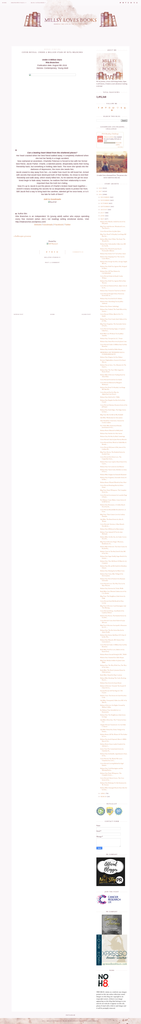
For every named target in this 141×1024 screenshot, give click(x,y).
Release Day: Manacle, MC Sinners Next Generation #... (112, 641)
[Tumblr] (121, 108)
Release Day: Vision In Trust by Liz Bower (113, 291)
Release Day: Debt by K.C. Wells (110, 397)
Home (4, 3)
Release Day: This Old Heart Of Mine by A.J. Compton (113, 562)
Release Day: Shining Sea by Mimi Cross (112, 571)
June (103, 216)
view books (120, 147)
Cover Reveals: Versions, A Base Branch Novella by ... (112, 525)
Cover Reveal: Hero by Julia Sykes (110, 231)
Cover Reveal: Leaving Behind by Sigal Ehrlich (111, 764)
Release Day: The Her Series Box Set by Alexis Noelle (112, 631)
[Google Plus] (113, 108)
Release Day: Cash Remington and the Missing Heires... (111, 769)
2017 (100, 191)
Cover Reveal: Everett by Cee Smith (111, 380)
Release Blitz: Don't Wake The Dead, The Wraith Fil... (112, 240)
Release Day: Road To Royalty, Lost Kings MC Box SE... (112, 388)
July (103, 213)
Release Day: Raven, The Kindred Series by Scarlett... (113, 617)
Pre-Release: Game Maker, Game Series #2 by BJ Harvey (113, 501)
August (104, 210)
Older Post (86, 314)
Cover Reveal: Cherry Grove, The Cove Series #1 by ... (112, 779)
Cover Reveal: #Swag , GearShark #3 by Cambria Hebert (112, 612)
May (103, 219)
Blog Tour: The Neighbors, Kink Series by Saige (112, 597)
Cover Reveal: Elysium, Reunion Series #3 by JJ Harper (113, 406)
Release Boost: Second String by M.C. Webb (113, 654)
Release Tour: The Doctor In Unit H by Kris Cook (113, 696)
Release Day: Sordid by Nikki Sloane (111, 349)
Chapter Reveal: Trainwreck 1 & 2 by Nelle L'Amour (113, 726)
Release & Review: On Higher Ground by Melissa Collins (112, 706)
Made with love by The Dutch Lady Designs (80, 1021)
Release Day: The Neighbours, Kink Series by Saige (113, 716)
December (105, 197)
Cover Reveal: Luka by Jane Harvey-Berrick (113, 439)
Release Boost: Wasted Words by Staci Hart (113, 482)
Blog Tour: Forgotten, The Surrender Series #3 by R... (113, 325)
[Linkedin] (125, 108)
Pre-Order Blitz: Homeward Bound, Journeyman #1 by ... (111, 427)
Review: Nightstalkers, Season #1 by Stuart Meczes (113, 361)
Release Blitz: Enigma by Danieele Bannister (113, 475)
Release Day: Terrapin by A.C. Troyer (111, 338)
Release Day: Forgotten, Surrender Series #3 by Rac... (113, 478)
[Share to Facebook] (49, 252)
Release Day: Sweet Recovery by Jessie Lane (113, 341)
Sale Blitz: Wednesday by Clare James (111, 418)
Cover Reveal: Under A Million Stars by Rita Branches (113, 345)
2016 (100, 194)
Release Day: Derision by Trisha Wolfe (111, 588)
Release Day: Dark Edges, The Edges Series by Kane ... (113, 411)
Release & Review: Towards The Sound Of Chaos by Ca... (113, 687)
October (105, 203)
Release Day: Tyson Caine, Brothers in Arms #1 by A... (113, 471)
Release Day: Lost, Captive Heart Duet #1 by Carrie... (113, 463)
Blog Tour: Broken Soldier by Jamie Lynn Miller (112, 661)
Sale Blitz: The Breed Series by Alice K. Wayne (111, 520)
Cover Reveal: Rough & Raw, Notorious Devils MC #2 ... (112, 295)
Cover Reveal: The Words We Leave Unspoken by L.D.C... (111, 760)
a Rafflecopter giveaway (22, 236)
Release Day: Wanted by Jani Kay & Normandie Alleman (110, 250)
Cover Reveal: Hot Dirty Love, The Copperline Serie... (110, 458)
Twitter (68, 225)
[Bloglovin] (118, 108)
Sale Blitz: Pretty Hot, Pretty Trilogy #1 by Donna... (112, 730)
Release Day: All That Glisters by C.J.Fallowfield (110, 272)
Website (37, 225)
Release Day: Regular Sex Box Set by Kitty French (112, 401)
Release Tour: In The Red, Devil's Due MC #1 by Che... (113, 552)
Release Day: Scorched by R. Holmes (111, 299)
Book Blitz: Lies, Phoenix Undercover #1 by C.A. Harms (113, 592)
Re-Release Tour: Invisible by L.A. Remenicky (110, 711)
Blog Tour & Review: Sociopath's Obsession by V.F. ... (113, 626)
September (105, 207)
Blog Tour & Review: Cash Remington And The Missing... (113, 607)
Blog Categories (38, 3)
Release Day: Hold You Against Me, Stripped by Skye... (113, 267)
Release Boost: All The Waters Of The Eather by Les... (113, 735)
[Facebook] (98, 108)
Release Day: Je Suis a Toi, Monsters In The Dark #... (113, 366)
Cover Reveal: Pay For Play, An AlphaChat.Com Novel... (109, 393)
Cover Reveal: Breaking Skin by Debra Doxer (111, 486)
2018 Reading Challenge (110, 133)
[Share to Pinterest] (52, 252)
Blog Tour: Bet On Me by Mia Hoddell (111, 415)
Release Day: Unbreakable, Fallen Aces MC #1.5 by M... (113, 245)
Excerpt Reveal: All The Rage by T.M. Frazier (111, 692)
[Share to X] (46, 252)
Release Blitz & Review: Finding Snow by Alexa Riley (112, 376)
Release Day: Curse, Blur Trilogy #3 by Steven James (111, 575)
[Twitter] (102, 108)
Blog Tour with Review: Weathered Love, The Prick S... (112, 227)
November (105, 200)
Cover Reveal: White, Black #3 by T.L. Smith (111, 315)
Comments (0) (78, 252)
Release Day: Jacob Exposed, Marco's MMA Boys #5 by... (113, 740)
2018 (100, 188)
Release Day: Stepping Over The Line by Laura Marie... (112, 258)
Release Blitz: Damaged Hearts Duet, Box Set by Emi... (113, 789)
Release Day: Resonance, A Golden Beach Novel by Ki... (112, 506)
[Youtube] (112, 110)
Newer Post (18, 314)
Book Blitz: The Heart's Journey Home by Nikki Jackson (112, 671)
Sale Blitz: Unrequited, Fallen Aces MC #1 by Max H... (113, 701)
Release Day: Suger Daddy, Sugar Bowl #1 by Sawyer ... (113, 557)
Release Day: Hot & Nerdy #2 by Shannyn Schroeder (112, 580)
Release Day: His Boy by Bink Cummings (112, 436)
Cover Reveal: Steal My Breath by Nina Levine (112, 602)
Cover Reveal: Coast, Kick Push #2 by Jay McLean (112, 621)
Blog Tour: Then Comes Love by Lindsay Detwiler (112, 515)
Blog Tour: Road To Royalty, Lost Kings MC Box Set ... (113, 235)
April (103, 794)
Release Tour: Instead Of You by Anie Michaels (111, 533)
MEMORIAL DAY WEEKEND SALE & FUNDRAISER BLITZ (112, 353)
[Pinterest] (105, 108)
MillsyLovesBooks (109, 137)
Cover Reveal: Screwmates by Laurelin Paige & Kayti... (113, 496)
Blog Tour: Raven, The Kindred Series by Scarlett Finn (112, 453)
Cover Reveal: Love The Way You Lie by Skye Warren (112, 584)
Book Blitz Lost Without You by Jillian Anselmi (111, 335)
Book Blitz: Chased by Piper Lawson (111, 675)
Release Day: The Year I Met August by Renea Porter (111, 371)
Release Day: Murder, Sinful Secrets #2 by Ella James (112, 223)
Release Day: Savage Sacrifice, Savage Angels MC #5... (113, 262)
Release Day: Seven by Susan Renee (111, 683)
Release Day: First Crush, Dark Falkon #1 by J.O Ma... (113, 320)
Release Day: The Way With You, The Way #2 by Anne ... (113, 666)
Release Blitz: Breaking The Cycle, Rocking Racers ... (113, 679)
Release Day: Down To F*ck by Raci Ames (113, 254)
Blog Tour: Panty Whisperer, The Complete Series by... (113, 491)
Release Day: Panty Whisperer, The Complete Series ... (111, 774)
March (104, 797)
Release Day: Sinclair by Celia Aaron (111, 433)
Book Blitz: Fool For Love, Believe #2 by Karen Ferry (112, 650)
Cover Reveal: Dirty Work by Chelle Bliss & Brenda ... (113, 443)
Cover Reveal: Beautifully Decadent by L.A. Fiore (113, 511)
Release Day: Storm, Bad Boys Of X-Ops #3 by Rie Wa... (113, 636)
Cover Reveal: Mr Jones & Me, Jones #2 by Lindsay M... (113, 448)
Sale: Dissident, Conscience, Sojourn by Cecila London (112, 422)
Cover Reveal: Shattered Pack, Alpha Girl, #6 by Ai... (113, 287)
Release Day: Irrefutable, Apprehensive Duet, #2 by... (113, 755)
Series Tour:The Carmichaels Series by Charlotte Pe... (111, 750)
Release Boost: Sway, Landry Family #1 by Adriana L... (112, 745)
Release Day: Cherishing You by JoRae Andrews (111, 302)
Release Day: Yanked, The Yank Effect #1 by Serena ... (113, 310)
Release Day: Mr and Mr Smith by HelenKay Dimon (113, 567)
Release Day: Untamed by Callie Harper (112, 658)
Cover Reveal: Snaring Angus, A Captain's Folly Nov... (112, 330)
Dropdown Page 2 (18, 3)
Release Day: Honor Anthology (109, 306)
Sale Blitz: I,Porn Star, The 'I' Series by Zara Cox (113, 721)
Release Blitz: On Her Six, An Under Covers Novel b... (113, 538)
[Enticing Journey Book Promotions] (111, 925)
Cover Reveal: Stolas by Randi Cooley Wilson (111, 277)
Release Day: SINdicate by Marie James (112, 529)
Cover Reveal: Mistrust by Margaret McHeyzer (111, 383)
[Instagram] (109, 108)
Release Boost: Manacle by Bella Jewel (111, 430)
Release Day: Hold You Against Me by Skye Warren (113, 282)
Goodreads (48, 225)
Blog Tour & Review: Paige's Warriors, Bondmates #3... (111, 543)
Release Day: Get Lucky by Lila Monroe (112, 467)
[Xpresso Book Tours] (111, 950)
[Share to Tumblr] (54, 252)
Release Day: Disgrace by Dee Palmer (111, 357)
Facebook (58, 225)
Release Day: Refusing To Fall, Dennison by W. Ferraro (113, 784)
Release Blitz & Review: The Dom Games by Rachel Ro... (113, 548)
